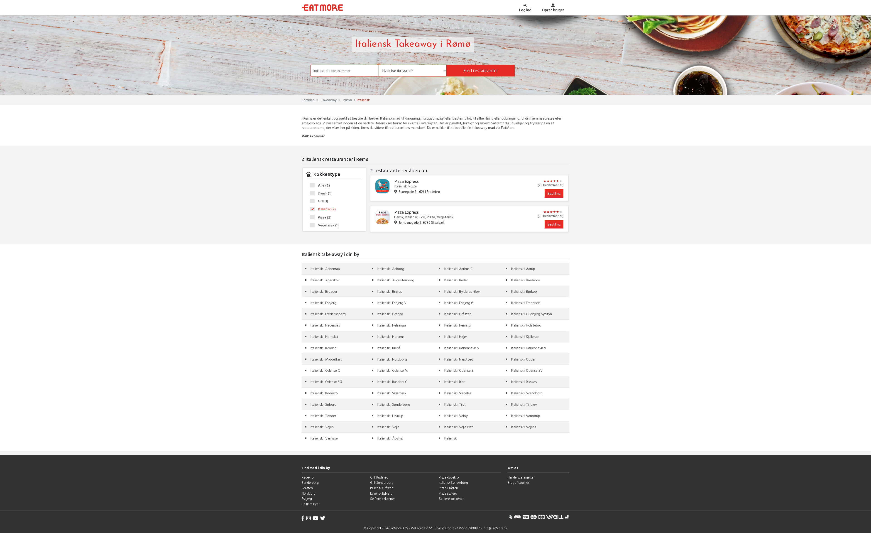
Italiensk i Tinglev (524, 404)
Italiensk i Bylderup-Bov (462, 291)
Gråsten (307, 488)
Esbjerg (307, 498)
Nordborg (309, 493)
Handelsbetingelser (521, 477)
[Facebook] (303, 518)
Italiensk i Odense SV (527, 370)
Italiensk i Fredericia (526, 302)
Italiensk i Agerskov (325, 280)
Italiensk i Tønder (323, 415)
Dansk (324, 193)
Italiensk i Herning (457, 325)
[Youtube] (315, 518)
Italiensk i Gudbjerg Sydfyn (531, 314)
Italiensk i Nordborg (392, 359)
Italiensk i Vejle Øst (458, 427)
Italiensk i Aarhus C (458, 268)
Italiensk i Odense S (458, 370)
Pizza (324, 217)
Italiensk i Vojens (523, 427)
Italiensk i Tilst (455, 404)
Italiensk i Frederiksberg (328, 314)
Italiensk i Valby (456, 415)
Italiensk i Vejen (322, 427)
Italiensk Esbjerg (381, 493)
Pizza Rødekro (449, 477)
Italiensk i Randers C (392, 381)
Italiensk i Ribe (454, 381)
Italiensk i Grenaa (390, 314)
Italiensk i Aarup (523, 268)
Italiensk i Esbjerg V (391, 302)
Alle (324, 185)
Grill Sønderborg (381, 482)
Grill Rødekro (379, 477)
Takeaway (328, 100)
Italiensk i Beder (456, 280)
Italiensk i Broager (323, 291)
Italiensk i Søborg (323, 404)
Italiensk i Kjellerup (525, 336)
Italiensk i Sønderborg (393, 404)
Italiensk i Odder (523, 359)
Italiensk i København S (461, 348)
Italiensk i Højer (455, 336)
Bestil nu (554, 193)
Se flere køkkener (382, 498)
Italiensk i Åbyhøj (390, 438)
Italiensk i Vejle (388, 427)
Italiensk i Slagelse (457, 393)
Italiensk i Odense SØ (326, 381)
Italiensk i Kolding (323, 348)
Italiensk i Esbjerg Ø (459, 302)
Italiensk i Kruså (389, 348)
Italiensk (327, 209)
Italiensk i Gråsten (457, 314)
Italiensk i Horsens (390, 336)
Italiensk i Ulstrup (390, 415)
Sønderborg (310, 482)
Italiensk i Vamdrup (525, 415)
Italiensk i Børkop (524, 291)
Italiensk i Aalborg (390, 268)
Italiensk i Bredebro (525, 280)
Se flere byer (311, 504)
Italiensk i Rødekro (324, 393)
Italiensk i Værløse (324, 438)
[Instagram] (308, 518)
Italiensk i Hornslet (324, 336)
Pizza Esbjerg (448, 493)
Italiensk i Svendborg (527, 393)
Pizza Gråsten (448, 488)
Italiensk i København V (528, 348)
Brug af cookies (518, 482)
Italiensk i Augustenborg (395, 280)
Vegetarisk (328, 225)
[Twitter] (322, 518)
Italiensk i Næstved (458, 359)
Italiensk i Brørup (389, 291)
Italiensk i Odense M (392, 370)
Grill (323, 201)
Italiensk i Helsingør (391, 325)
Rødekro (308, 477)
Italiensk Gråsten (381, 488)
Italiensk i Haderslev (325, 325)
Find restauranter (480, 70)
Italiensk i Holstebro (526, 325)
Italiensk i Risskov (524, 381)
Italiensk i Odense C (325, 370)
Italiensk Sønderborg (453, 482)
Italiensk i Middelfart (326, 359)
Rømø (347, 100)
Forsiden (308, 100)
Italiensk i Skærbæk (391, 393)
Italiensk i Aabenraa (325, 268)
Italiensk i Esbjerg (323, 302)
